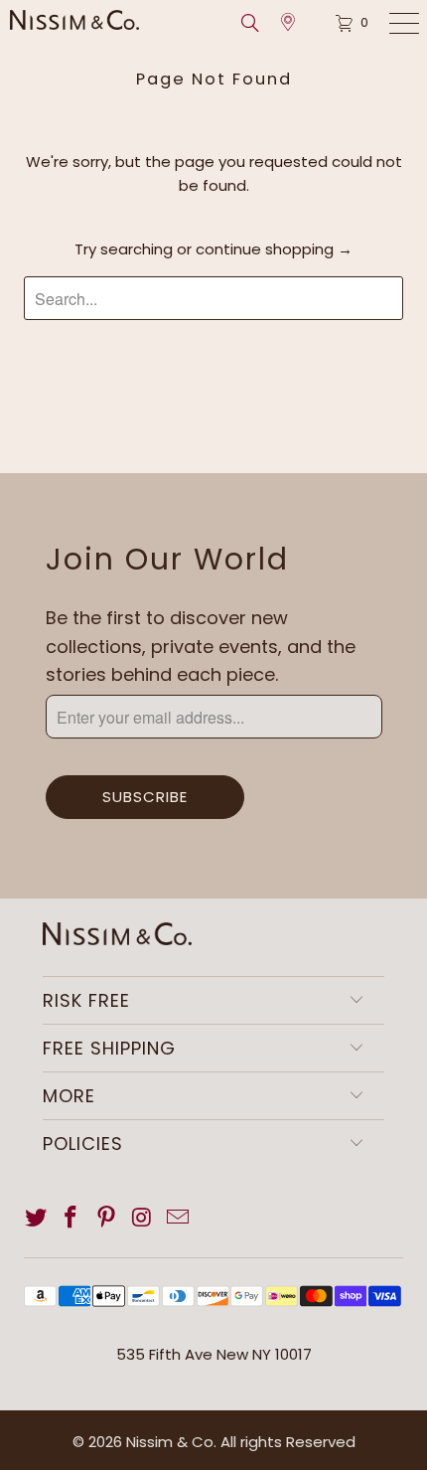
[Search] (256, 23)
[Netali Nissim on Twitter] (37, 1218)
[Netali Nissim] (93, 20)
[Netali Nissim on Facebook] (71, 1218)
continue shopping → (274, 249)
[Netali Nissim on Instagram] (143, 1218)
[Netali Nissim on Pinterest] (107, 1218)
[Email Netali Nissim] (178, 1218)
